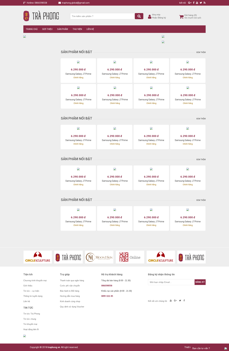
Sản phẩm (62, 29)
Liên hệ (90, 29)
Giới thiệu (47, 29)
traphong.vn (54, 347)
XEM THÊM (201, 52)
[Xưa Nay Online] (130, 257)
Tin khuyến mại (30, 324)
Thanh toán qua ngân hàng (72, 280)
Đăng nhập (156, 15)
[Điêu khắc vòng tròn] (38, 257)
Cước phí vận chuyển (70, 285)
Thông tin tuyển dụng (32, 296)
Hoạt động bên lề (31, 329)
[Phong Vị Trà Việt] (68, 257)
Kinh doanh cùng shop (70, 301)
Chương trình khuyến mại (35, 280)
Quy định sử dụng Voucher (72, 307)
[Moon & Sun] (99, 257)
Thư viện (77, 29)
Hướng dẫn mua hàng (70, 296)
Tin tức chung (29, 319)
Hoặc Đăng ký (159, 17)
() (195, 15)
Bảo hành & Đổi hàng (69, 291)
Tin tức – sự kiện (31, 291)
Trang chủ (32, 29)
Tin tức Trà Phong (31, 314)
